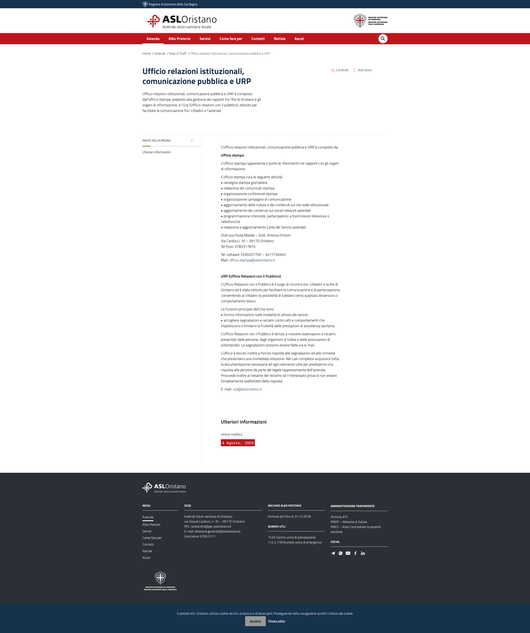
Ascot (299, 38)
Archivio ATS (339, 516)
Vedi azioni (364, 69)
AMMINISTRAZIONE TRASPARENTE (353, 506)
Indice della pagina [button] (156, 140)
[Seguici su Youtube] (348, 553)
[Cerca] (383, 38)
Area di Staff (177, 53)
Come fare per (231, 38)
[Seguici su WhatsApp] (340, 553)
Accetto (255, 621)
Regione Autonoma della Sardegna (173, 4)
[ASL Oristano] (145, 4)
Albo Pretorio (179, 38)
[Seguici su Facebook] (355, 553)
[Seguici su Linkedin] (362, 553)
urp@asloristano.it (247, 389)
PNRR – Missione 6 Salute (349, 521)
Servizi (205, 38)
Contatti (258, 38)
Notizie (279, 38)
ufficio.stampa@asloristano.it (252, 260)
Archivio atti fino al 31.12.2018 (289, 516)
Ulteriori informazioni (156, 152)
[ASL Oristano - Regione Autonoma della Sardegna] (164, 487)
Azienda (153, 38)
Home (146, 53)
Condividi (341, 69)
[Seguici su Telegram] (333, 553)
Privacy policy (276, 621)
